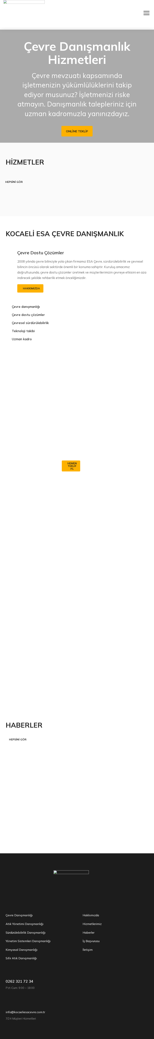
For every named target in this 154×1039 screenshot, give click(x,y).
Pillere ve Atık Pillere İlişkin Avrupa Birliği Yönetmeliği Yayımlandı (28, 814)
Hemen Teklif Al (72, 466)
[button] (4, 86)
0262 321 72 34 (19, 981)
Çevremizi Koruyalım (78, 365)
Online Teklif (77, 131)
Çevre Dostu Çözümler (40, 252)
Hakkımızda (31, 288)
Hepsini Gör (14, 182)
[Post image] (35, 775)
